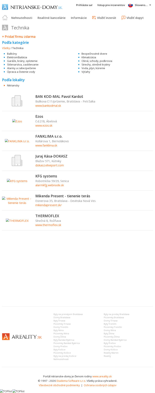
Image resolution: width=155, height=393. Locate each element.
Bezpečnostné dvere (94, 53)
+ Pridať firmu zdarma (19, 36)
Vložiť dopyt (135, 18)
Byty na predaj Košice (64, 356)
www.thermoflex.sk (48, 225)
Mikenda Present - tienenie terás (62, 196)
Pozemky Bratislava (114, 317)
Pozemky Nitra (61, 333)
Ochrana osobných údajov (100, 385)
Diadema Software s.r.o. (71, 381)
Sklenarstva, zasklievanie (23, 64)
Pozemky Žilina (112, 336)
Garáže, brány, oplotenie (22, 61)
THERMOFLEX (47, 216)
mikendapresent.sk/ (48, 205)
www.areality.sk (102, 376)
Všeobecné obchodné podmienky (59, 385)
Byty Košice (59, 349)
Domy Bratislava (61, 317)
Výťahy (86, 72)
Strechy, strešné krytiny (96, 64)
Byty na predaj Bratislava (116, 314)
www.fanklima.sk (46, 145)
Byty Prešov (110, 343)
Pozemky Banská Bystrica (66, 343)
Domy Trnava (110, 320)
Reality (107, 356)
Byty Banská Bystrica (63, 340)
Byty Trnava (59, 320)
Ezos (39, 116)
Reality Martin (111, 352)
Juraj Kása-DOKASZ (51, 156)
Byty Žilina (109, 333)
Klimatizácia (89, 57)
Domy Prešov (60, 346)
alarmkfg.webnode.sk (49, 185)
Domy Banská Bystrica (115, 340)
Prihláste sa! (84, 5)
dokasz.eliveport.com (49, 165)
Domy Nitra (110, 330)
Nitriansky (13, 85)
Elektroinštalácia (17, 57)
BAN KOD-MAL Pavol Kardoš (59, 96)
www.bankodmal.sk (48, 105)
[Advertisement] (77, 273)
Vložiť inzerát (106, 18)
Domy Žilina (59, 336)
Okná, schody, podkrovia (97, 61)
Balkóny (12, 53)
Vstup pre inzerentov (111, 5)
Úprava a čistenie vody (21, 72)
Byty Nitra (58, 330)
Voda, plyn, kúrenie (93, 68)
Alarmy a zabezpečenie (21, 68)
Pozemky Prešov (112, 346)
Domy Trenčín (60, 327)
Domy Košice (111, 349)
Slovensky (141, 5)
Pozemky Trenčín (113, 327)
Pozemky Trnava (62, 323)
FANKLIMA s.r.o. (48, 136)
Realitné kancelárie (52, 18)
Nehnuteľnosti (21, 18)
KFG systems (46, 176)
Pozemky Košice (62, 352)
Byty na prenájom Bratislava (68, 314)
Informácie (79, 18)
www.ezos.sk (43, 125)
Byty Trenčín (110, 323)
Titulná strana (5, 18)
